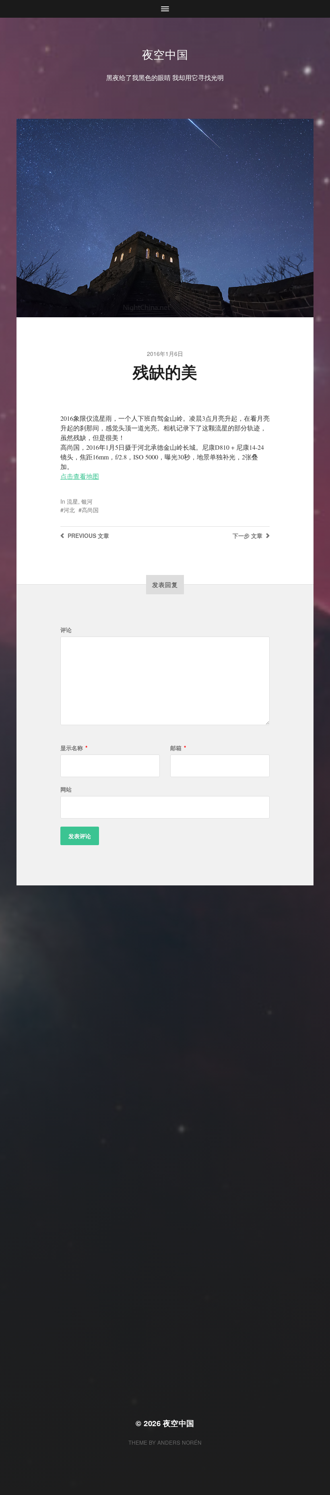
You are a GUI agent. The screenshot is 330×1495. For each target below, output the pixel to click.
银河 (87, 501)
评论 (66, 630)
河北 (69, 510)
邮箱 (178, 748)
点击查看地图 (79, 476)
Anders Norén (179, 1442)
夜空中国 (165, 54)
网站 (66, 789)
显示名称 (73, 748)
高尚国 (90, 510)
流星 (72, 501)
